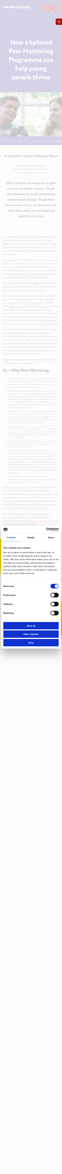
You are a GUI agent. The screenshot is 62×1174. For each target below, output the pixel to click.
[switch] (54, 595)
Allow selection (31, 634)
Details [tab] (31, 537)
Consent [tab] (11, 537)
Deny (31, 642)
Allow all (31, 625)
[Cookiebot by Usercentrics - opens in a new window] (46, 529)
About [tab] (51, 537)
